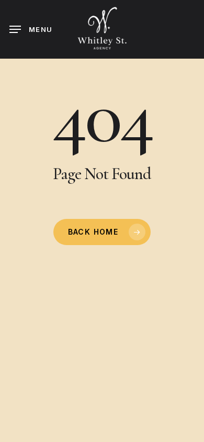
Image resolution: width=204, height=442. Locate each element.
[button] (30, 29)
